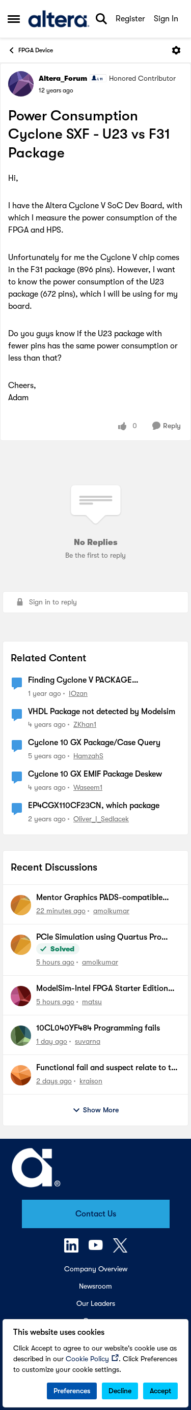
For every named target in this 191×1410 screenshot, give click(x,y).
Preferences (71, 1391)
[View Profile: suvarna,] (21, 1036)
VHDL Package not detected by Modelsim (101, 711)
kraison (90, 1081)
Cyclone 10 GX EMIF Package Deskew (95, 774)
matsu (92, 1002)
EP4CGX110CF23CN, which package (93, 805)
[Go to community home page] (59, 19)
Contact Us (95, 1214)
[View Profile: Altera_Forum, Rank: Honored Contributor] (21, 84)
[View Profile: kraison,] (21, 1075)
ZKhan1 (84, 724)
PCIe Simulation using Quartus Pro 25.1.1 (98, 938)
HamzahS (88, 756)
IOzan (78, 693)
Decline (119, 1391)
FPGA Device (35, 50)
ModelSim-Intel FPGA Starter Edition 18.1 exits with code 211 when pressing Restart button (103, 989)
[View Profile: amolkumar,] (21, 905)
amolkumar (111, 911)
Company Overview (95, 1269)
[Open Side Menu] (14, 18)
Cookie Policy (87, 1359)
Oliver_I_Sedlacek (101, 819)
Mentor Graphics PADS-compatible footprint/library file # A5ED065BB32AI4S (99, 898)
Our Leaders (95, 1303)
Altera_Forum (63, 78)
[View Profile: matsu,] (21, 996)
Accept (160, 1391)
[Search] (101, 19)
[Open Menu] (176, 50)
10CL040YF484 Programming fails (98, 1028)
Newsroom (95, 1286)
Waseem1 (87, 787)
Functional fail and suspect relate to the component (108, 1068)
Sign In (166, 18)
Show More (101, 1110)
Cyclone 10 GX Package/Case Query (94, 742)
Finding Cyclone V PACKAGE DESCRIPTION (80, 681)
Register (130, 18)
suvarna (87, 1041)
